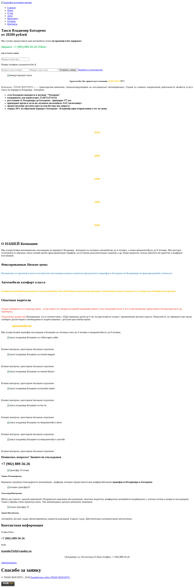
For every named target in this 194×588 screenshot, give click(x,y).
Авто (10, 16)
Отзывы (11, 21)
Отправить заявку (68, 70)
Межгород (12, 18)
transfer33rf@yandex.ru (16, 551)
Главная (11, 7)
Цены (10, 10)
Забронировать (9, 562)
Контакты (12, 24)
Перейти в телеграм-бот (90, 70)
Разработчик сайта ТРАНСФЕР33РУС (50, 577)
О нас (10, 13)
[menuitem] (100, 7)
